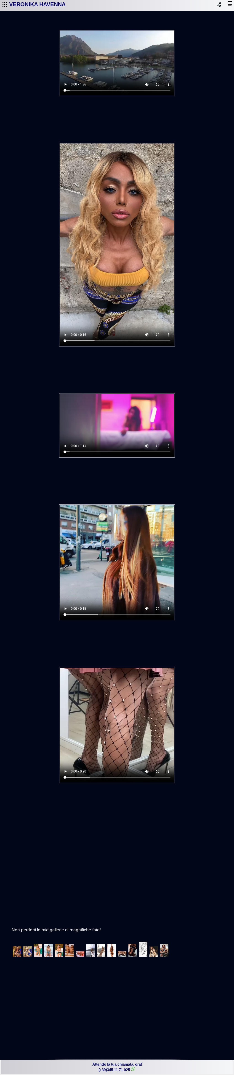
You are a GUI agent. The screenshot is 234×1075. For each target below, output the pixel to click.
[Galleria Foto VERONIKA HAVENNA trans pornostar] (17, 956)
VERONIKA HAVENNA (37, 4)
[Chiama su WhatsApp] (133, 1070)
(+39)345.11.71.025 (114, 1070)
